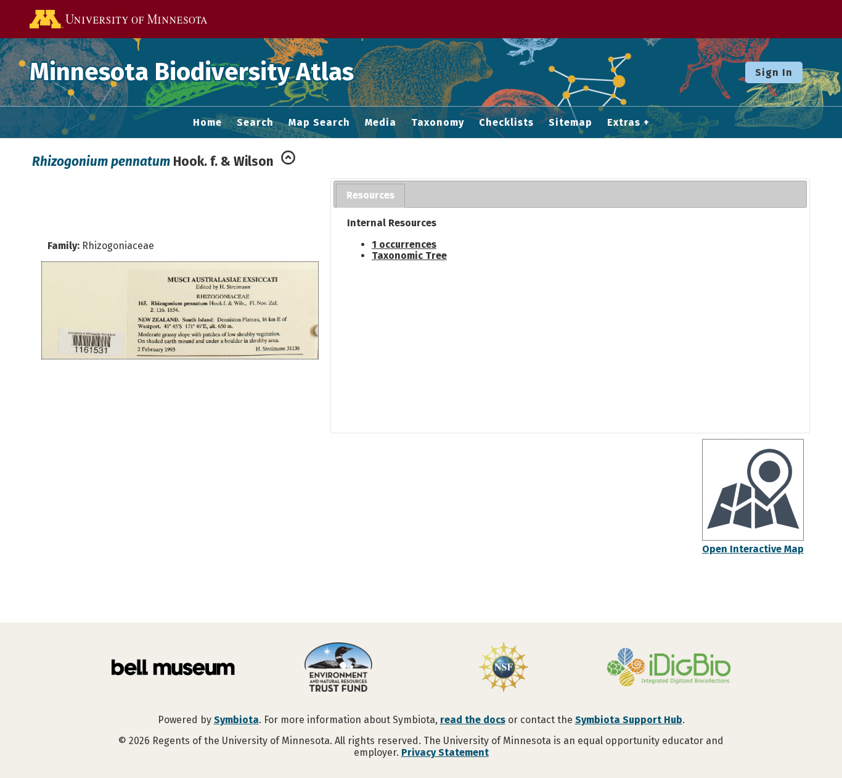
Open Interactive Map (753, 549)
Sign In (774, 72)
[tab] (370, 196)
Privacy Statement (445, 752)
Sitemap (570, 122)
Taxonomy (437, 122)
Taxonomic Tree (409, 255)
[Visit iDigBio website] (669, 668)
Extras (623, 122)
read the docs (472, 720)
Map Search (319, 122)
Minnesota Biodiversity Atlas (192, 72)
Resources (370, 195)
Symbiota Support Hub (628, 720)
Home (207, 122)
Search (255, 122)
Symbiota (236, 720)
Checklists (506, 122)
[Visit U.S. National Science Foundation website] (503, 668)
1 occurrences (404, 244)
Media (380, 122)
